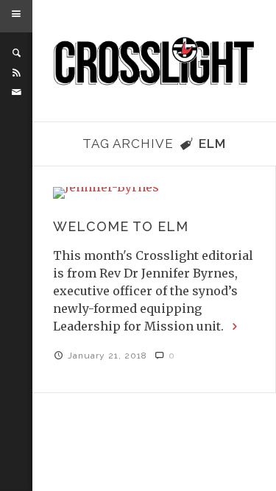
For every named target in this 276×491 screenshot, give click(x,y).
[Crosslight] (154, 61)
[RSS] (16, 73)
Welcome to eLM (120, 226)
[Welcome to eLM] (154, 193)
